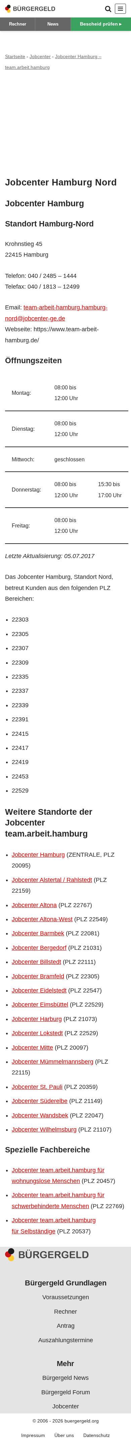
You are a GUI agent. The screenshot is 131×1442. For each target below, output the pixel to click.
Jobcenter (40, 56)
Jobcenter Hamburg (38, 854)
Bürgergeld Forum (65, 1392)
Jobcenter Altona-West (42, 919)
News (52, 24)
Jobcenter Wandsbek (40, 1115)
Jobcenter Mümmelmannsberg (52, 1061)
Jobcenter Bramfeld (38, 976)
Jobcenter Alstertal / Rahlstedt (52, 880)
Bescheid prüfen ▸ (101, 24)
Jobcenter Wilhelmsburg (44, 1129)
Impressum (33, 1435)
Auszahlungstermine (65, 1340)
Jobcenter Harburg (37, 1019)
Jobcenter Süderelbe (40, 1101)
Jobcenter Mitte (32, 1047)
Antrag (66, 1325)
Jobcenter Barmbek (38, 933)
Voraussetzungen (65, 1297)
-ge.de (56, 318)
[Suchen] (108, 8)
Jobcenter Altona (34, 905)
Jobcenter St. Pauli (37, 1087)
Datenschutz (96, 1435)
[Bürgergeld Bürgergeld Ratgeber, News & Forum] (30, 9)
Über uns (64, 1435)
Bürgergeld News (65, 1377)
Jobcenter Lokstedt (37, 1033)
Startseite (15, 56)
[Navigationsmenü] (120, 9)
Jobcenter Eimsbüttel (40, 1004)
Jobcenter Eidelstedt (39, 990)
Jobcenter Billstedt (36, 962)
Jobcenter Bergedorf (39, 947)
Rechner (17, 24)
